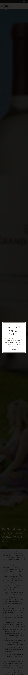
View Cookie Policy (14, 346)
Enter (14, 349)
